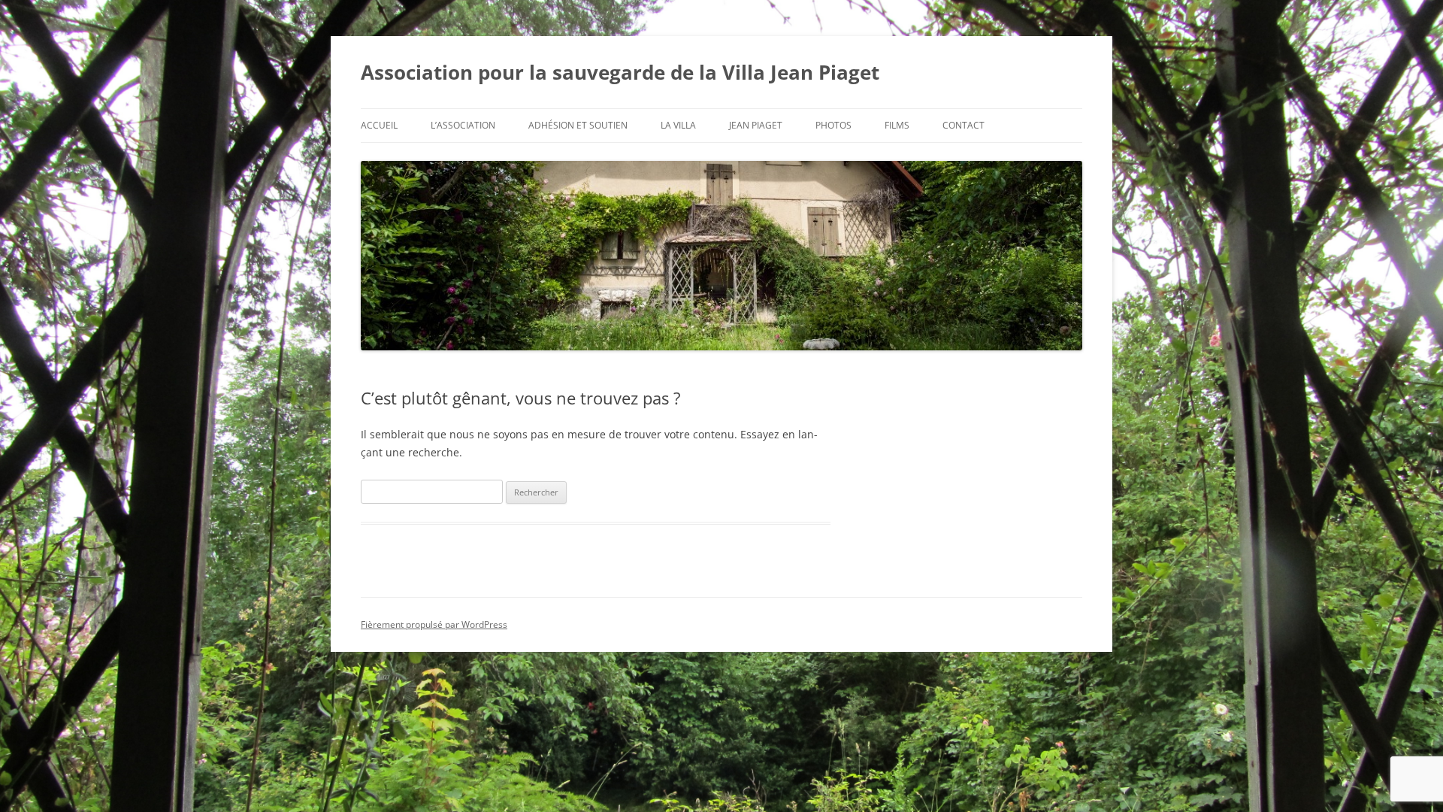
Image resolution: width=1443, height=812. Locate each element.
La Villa (678, 125)
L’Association (463, 125)
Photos (833, 125)
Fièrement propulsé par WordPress (434, 624)
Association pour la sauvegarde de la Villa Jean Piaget (620, 72)
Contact (963, 125)
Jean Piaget (755, 125)
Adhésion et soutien (578, 125)
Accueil (379, 125)
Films (897, 125)
